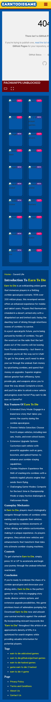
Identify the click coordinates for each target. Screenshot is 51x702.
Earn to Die (37, 280)
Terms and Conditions (21, 686)
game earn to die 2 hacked (23, 667)
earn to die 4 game (19, 671)
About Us (15, 690)
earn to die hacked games (23, 662)
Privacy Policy (17, 681)
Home (7, 274)
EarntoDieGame (19, 4)
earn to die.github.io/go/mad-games (27, 658)
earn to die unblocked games (24, 653)
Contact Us (15, 695)
